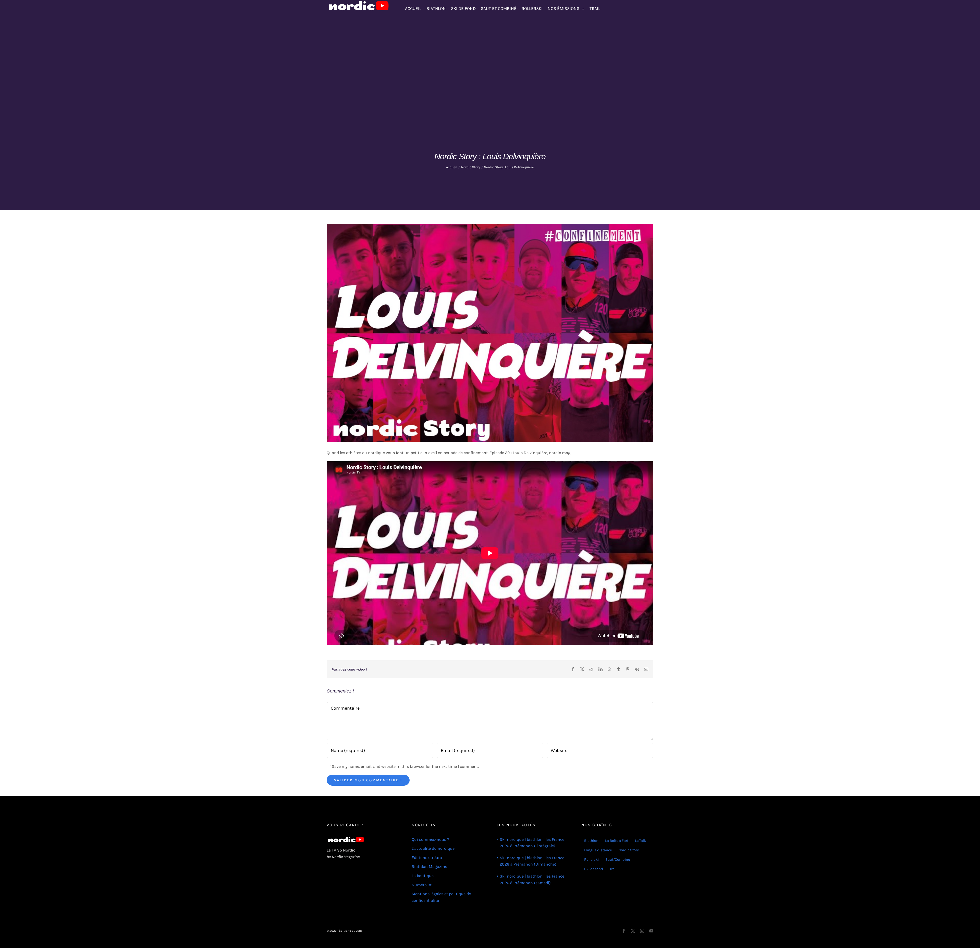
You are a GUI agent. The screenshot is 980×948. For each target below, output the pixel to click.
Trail (613, 869)
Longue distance (598, 850)
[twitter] (633, 931)
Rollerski (591, 859)
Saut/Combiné (617, 859)
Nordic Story (628, 850)
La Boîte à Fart (616, 840)
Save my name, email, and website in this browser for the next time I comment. (405, 766)
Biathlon (591, 840)
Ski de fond (593, 869)
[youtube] (651, 931)
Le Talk (640, 840)
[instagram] (642, 931)
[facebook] (624, 931)
